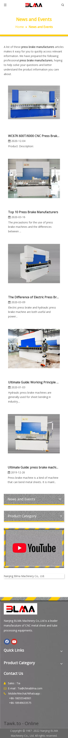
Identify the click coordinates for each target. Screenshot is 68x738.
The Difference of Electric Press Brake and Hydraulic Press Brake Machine (34, 297)
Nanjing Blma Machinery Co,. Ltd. (24, 576)
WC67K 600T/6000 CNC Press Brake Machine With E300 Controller (34, 136)
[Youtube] (14, 642)
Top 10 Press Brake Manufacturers (33, 212)
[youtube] (34, 548)
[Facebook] (7, 642)
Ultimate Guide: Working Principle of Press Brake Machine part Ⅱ (34, 382)
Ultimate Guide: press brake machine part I (34, 467)
